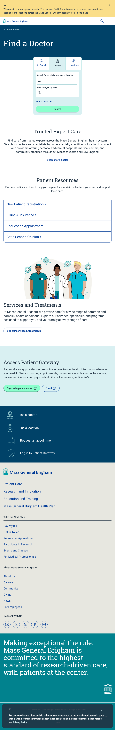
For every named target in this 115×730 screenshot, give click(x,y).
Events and (16, 550)
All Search (42, 65)
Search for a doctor (57, 159)
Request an (19, 538)
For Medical (20, 556)
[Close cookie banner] (102, 710)
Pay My (10, 526)
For (13, 607)
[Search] (102, 21)
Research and (22, 491)
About (9, 576)
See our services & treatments (24, 330)
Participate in (18, 544)
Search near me (44, 101)
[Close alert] (109, 5)
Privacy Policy (20, 722)
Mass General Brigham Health (29, 506)
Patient (13, 484)
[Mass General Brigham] (15, 21)
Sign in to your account (20, 388)
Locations (74, 65)
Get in (11, 532)
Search (57, 109)
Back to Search (14, 29)
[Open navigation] (110, 21)
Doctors (57, 65)
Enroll (48, 388)
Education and (21, 499)
